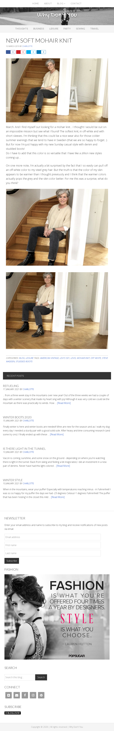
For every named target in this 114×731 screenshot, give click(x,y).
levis (73, 358)
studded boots (24, 361)
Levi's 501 (64, 358)
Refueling (11, 386)
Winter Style (13, 480)
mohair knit (83, 358)
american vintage (49, 358)
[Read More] (64, 403)
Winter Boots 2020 (17, 417)
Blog (21, 358)
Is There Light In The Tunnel (24, 448)
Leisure (29, 358)
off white (96, 358)
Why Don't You (57, 15)
